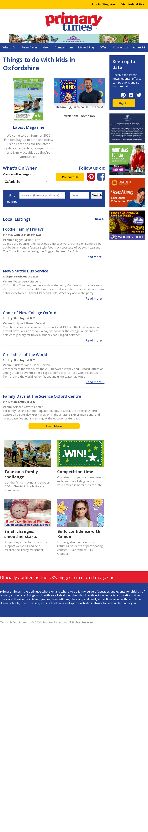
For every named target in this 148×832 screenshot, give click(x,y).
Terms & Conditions (13, 622)
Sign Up (123, 103)
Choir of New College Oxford (29, 312)
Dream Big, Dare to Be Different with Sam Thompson (79, 108)
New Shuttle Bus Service (25, 271)
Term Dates (29, 47)
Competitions (64, 47)
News (46, 47)
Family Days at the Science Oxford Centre (42, 396)
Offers (104, 47)
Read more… (95, 257)
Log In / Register (103, 4)
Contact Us (120, 47)
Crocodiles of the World (25, 354)
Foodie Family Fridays (23, 229)
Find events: (12, 198)
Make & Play (86, 47)
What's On (9, 47)
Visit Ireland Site (132, 4)
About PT (139, 47)
